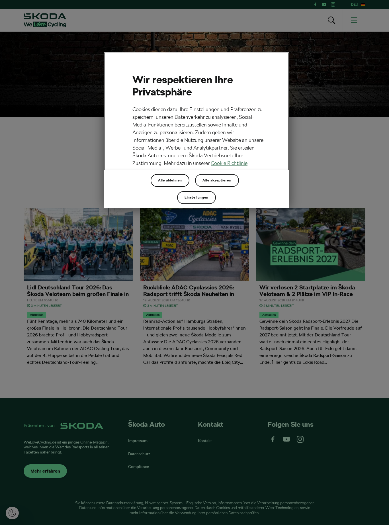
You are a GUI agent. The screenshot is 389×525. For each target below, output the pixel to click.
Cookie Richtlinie (229, 163)
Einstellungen (196, 197)
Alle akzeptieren (217, 180)
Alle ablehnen (170, 180)
